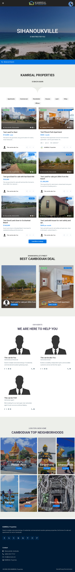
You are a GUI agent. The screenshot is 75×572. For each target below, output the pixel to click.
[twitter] (14, 538)
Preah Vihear (49, 216)
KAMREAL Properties (50, 147)
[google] (18, 538)
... (60, 139)
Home (58, 569)
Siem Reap (56, 502)
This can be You (10, 358)
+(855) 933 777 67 (10, 554)
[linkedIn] (23, 538)
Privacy (62, 569)
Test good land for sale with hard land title (18, 177)
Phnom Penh (50, 127)
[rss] (9, 538)
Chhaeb (44, 216)
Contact (70, 569)
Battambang (47, 464)
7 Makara (44, 127)
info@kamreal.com (10, 557)
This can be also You (12, 147)
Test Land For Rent (10, 132)
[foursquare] (37, 538)
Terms (66, 569)
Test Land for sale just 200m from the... (25, 302)
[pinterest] (28, 538)
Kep (28, 502)
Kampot (9, 502)
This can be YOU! (10, 398)
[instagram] (32, 538)
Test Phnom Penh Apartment (51, 132)
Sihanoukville (7, 127)
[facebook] (4, 538)
